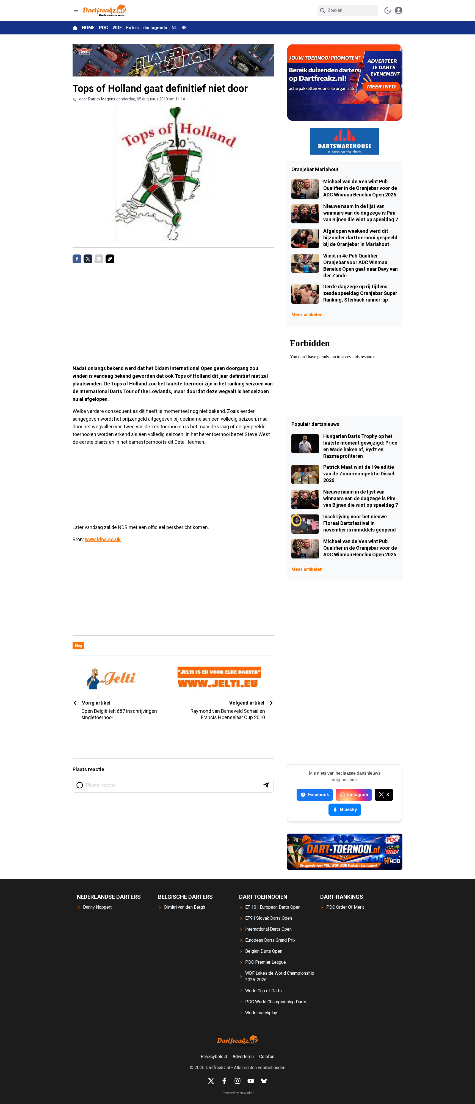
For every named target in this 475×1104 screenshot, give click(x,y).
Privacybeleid (214, 1056)
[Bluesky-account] (264, 1081)
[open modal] (398, 10)
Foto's (132, 27)
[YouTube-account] (250, 1081)
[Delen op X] (88, 258)
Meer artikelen (306, 314)
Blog (78, 646)
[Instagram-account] (237, 1081)
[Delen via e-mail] (99, 258)
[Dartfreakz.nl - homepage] (104, 10)
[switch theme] (387, 10)
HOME (88, 27)
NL (174, 27)
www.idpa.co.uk (103, 539)
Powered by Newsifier (238, 1093)
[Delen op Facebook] (77, 258)
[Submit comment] (266, 785)
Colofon (266, 1056)
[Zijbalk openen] (76, 10)
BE (184, 27)
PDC (103, 27)
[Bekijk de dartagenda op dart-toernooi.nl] (344, 852)
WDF (117, 27)
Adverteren (243, 1056)
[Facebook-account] (224, 1081)
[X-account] (211, 1081)
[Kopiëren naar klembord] (110, 258)
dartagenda (155, 27)
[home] (75, 27)
